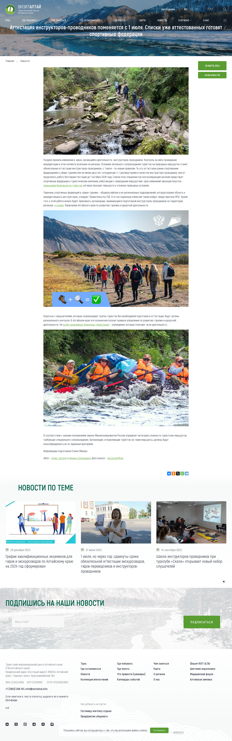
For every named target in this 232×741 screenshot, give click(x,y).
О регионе (159, 674)
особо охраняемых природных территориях (86, 324)
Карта (157, 668)
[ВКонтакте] (169, 473)
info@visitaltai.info (36, 689)
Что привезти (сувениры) (131, 674)
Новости (85, 674)
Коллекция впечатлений (94, 679)
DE (197, 9)
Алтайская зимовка (201, 679)
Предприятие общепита (94, 716)
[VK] (7, 724)
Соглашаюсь (159, 730)
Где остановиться (91, 668)
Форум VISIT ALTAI (200, 663)
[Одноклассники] (173, 473)
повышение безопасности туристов (62, 185)
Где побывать (125, 663)
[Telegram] (187, 473)
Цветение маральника (202, 668)
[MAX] (25, 724)
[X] (178, 473)
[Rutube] (52, 724)
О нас (157, 679)
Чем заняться (161, 663)
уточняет (59, 205)
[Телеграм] (34, 724)
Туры (83, 663)
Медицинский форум (201, 674)
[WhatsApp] (182, 473)
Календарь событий (128, 679)
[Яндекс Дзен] (43, 724)
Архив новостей (212, 75)
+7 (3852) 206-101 (15, 689)
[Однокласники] (16, 724)
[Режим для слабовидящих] (210, 9)
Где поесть (123, 668)
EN (191, 9)
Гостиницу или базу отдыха (96, 711)
